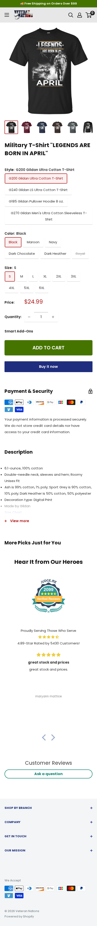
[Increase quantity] (53, 317)
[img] (48, 637)
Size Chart (13, 512)
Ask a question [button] (48, 773)
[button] (45, 737)
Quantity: (13, 316)
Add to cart (48, 347)
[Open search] (70, 15)
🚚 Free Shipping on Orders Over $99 (48, 3)
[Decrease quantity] (29, 317)
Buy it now (48, 366)
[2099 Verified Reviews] (48, 613)
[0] (89, 15)
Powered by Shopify (19, 916)
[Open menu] (7, 15)
